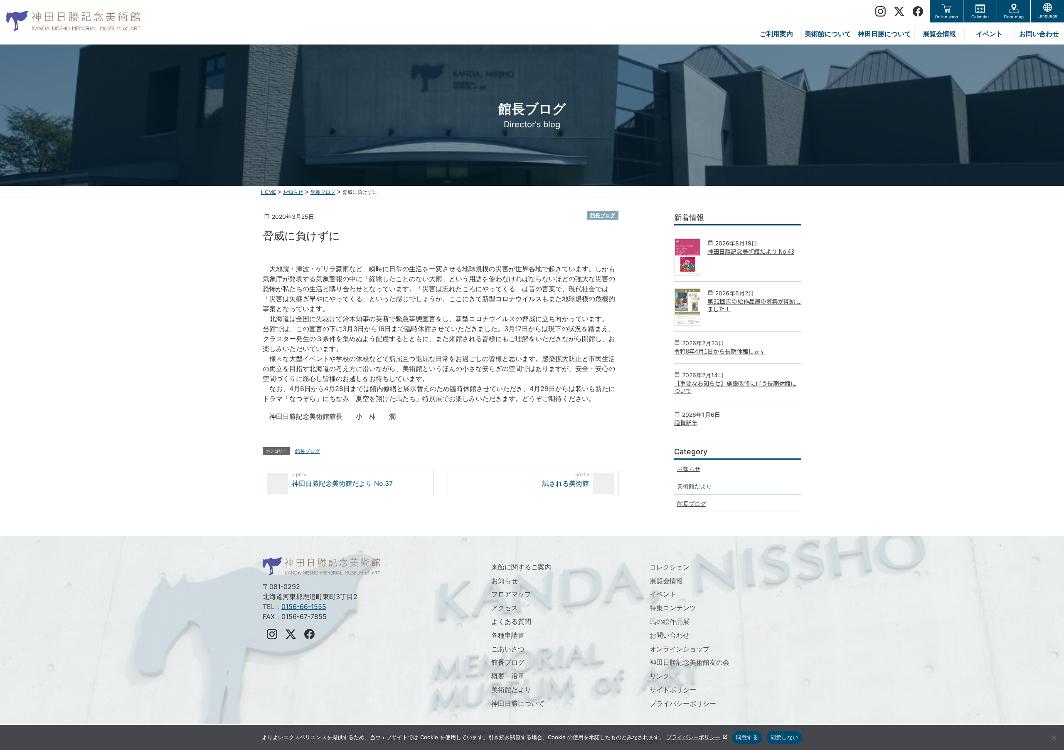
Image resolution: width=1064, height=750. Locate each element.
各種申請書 (508, 635)
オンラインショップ (679, 649)
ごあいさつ (508, 649)
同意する (747, 737)
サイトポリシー (673, 690)
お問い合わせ (670, 635)
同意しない (784, 737)
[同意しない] (1053, 737)
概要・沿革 (508, 676)
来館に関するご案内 (521, 567)
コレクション (670, 567)
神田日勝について (517, 703)
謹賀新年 (685, 422)
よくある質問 (511, 621)
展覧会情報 (666, 581)
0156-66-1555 (303, 606)
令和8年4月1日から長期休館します (720, 351)
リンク (660, 676)
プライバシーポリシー (683, 703)
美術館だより (694, 486)
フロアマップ (511, 594)
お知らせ (688, 468)
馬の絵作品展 (670, 621)
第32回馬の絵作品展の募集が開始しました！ (754, 305)
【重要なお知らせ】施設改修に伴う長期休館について (735, 387)
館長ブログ (602, 215)
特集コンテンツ (673, 608)
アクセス (504, 608)
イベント (663, 594)
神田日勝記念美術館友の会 (689, 662)
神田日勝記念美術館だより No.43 (750, 251)
